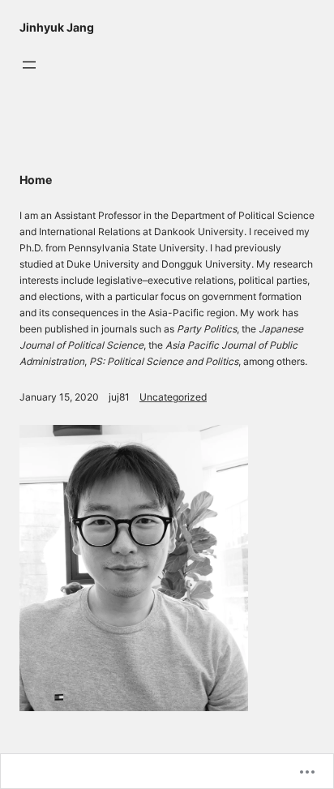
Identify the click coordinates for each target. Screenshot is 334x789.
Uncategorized (173, 397)
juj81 (119, 397)
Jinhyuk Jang (56, 27)
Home (35, 180)
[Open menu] (29, 65)
